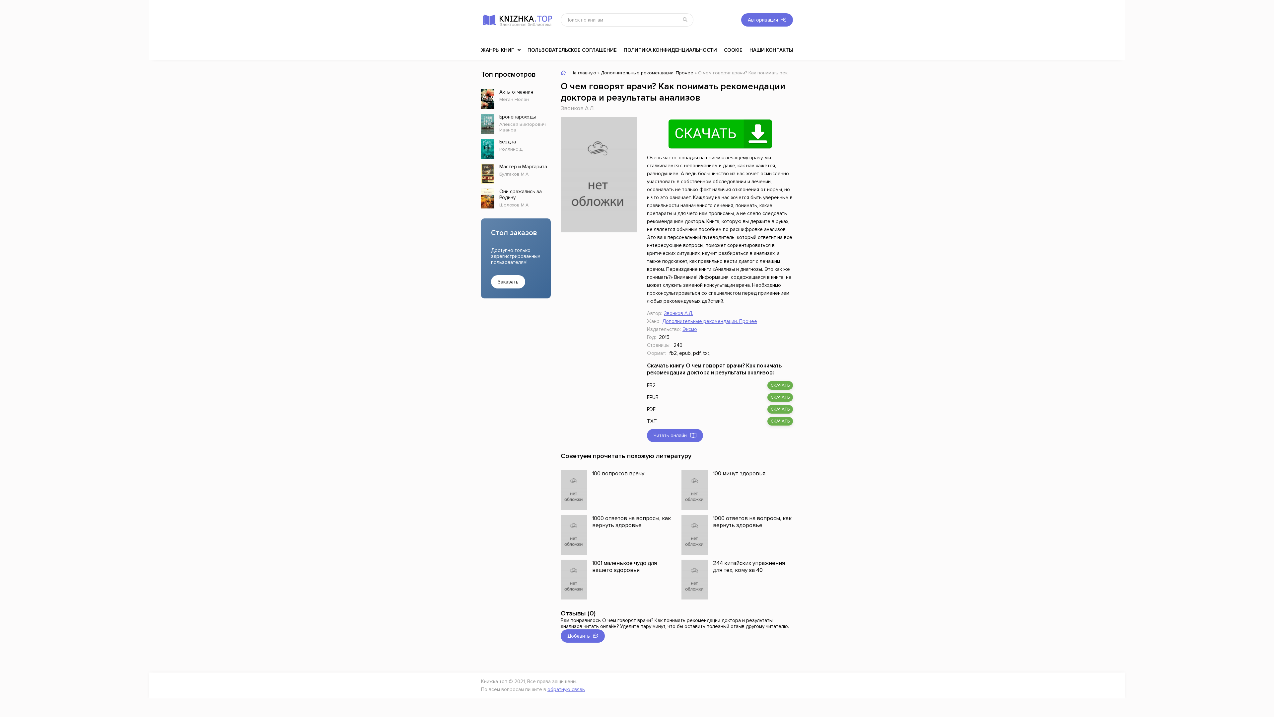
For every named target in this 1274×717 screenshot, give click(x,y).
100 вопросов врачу (618, 473)
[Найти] (685, 20)
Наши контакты (771, 50)
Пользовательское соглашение (572, 50)
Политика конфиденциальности (670, 50)
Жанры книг (497, 50)
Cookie (733, 50)
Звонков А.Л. (578, 108)
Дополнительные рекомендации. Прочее (709, 321)
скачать (780, 385)
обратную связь (566, 689)
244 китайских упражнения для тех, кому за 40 (749, 567)
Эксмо (689, 329)
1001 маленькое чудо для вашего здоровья (624, 567)
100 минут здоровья (739, 473)
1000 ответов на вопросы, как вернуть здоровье (631, 522)
